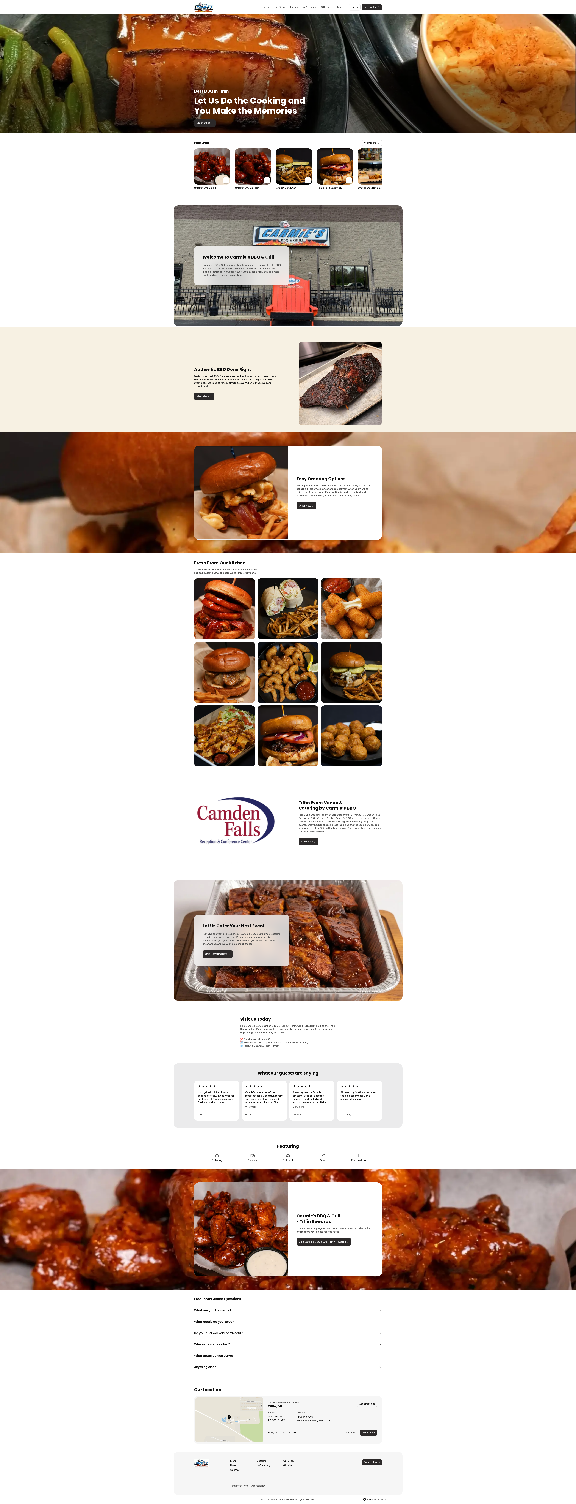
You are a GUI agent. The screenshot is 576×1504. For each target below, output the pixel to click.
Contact (235, 1470)
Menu (266, 7)
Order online (368, 1432)
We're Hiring (309, 7)
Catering (262, 1461)
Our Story (280, 7)
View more (250, 1106)
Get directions (367, 1403)
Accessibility (258, 1485)
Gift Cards (326, 7)
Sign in (355, 7)
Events (294, 7)
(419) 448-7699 (305, 1416)
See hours (350, 1432)
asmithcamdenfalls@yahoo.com (313, 1420)
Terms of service (239, 1485)
